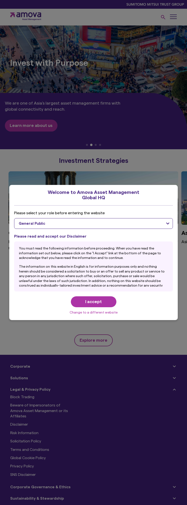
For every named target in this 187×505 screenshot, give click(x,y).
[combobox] (93, 223)
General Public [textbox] (32, 223)
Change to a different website (94, 312)
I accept (93, 301)
